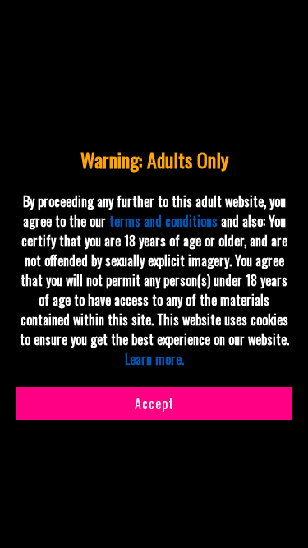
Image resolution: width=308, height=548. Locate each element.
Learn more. (154, 359)
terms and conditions (163, 221)
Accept (154, 403)
